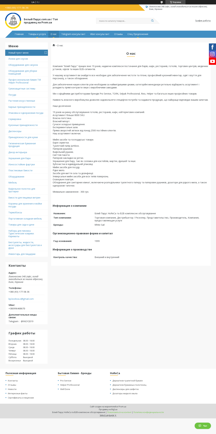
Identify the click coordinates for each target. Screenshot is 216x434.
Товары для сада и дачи (21, 224)
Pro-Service (65, 380)
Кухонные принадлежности (23, 125)
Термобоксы (15, 212)
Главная (19, 34)
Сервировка (14, 119)
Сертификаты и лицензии (21, 397)
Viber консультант (99, 34)
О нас (54, 34)
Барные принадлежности (21, 106)
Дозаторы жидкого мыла (124, 393)
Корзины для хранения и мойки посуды (25, 205)
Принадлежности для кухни (23, 137)
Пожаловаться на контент (119, 412)
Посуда (12, 94)
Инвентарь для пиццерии (21, 253)
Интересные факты (18, 393)
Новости (12, 389)
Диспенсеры (14, 131)
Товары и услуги (37, 34)
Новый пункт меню (18, 52)
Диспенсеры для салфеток (125, 389)
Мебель (12, 182)
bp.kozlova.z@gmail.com (21, 298)
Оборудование (16, 176)
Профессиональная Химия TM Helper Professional (24, 81)
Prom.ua (122, 406)
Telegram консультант (73, 34)
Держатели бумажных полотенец (129, 384)
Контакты (13, 380)
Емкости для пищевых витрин (24, 197)
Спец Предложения (137, 34)
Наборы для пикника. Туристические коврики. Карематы (21, 233)
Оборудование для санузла (23, 64)
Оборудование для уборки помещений (22, 72)
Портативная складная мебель (25, 218)
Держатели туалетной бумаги (127, 380)
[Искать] (152, 21)
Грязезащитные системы (21, 88)
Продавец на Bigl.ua (108, 409)
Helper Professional (70, 384)
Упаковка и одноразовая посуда (25, 112)
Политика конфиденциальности (148, 412)
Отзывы (118, 34)
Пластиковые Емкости (20, 170)
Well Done (65, 389)
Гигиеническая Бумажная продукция (22, 145)
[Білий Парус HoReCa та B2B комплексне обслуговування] (13, 21)
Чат (205, 426)
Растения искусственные (21, 100)
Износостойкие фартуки (21, 164)
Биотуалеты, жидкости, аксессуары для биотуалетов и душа (25, 245)
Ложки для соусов (18, 58)
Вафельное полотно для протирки (21, 190)
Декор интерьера (17, 152)
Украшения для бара (19, 158)
